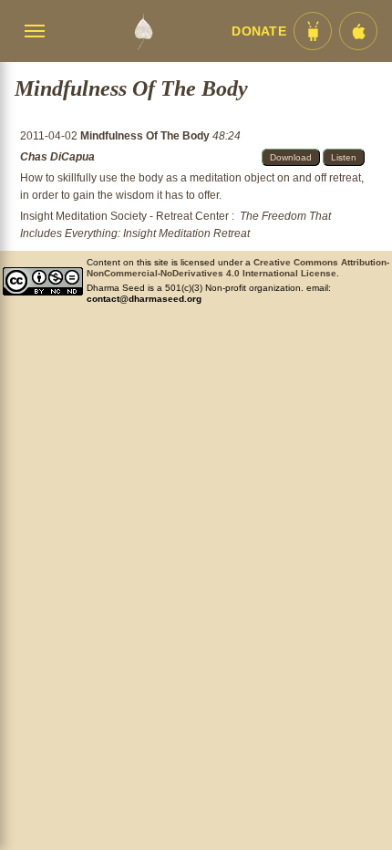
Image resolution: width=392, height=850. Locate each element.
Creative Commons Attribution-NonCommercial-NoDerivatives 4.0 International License (238, 267)
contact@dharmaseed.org (144, 299)
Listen (343, 157)
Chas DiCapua (57, 156)
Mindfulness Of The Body (146, 136)
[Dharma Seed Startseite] (143, 31)
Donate (259, 31)
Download (291, 157)
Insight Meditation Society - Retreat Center (124, 216)
